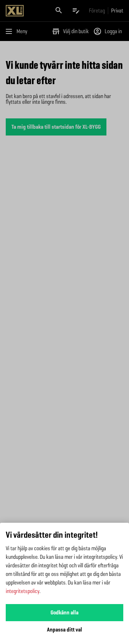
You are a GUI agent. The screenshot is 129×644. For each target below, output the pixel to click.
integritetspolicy (22, 591)
